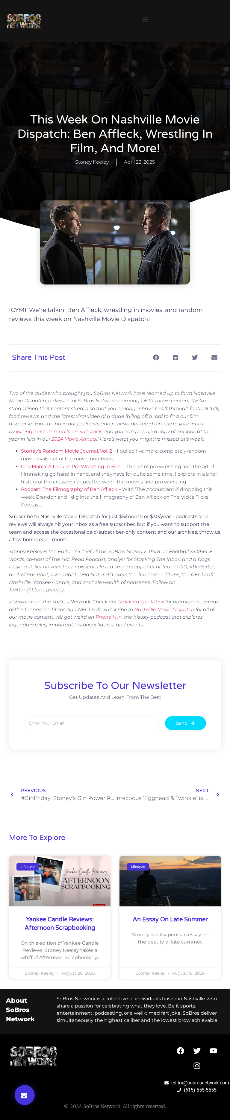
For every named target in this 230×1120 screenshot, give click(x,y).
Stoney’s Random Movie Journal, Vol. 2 (66, 451)
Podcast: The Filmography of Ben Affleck (69, 489)
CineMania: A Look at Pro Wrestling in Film (71, 466)
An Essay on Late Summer (170, 919)
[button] (145, 20)
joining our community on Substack (59, 431)
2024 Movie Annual (74, 439)
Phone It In (109, 617)
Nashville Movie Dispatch (164, 609)
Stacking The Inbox (141, 602)
